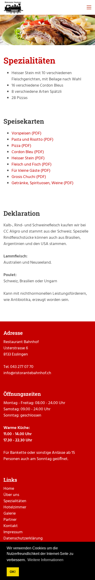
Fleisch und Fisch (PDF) (32, 164)
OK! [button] (13, 572)
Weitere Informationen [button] (45, 560)
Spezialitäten (14, 501)
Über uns (11, 495)
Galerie (9, 513)
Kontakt (10, 526)
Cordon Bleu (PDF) (28, 152)
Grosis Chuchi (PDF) (29, 177)
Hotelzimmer (14, 507)
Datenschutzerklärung (23, 538)
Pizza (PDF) (21, 146)
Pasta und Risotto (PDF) (32, 139)
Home (8, 488)
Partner (10, 519)
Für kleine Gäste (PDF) (31, 170)
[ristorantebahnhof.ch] (13, 7)
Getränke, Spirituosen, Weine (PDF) (43, 183)
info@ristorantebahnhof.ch (27, 373)
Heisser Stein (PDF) (28, 158)
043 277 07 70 (21, 367)
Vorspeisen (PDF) (27, 133)
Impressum (13, 532)
